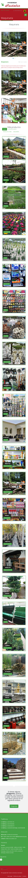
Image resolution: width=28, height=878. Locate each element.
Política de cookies (17, 876)
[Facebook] (1, 860)
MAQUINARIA (16, 131)
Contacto (24, 876)
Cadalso (25, 61)
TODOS (4, 129)
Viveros (21, 61)
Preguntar (14, 806)
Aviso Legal (10, 876)
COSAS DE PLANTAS (12, 129)
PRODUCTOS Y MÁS (7, 131)
